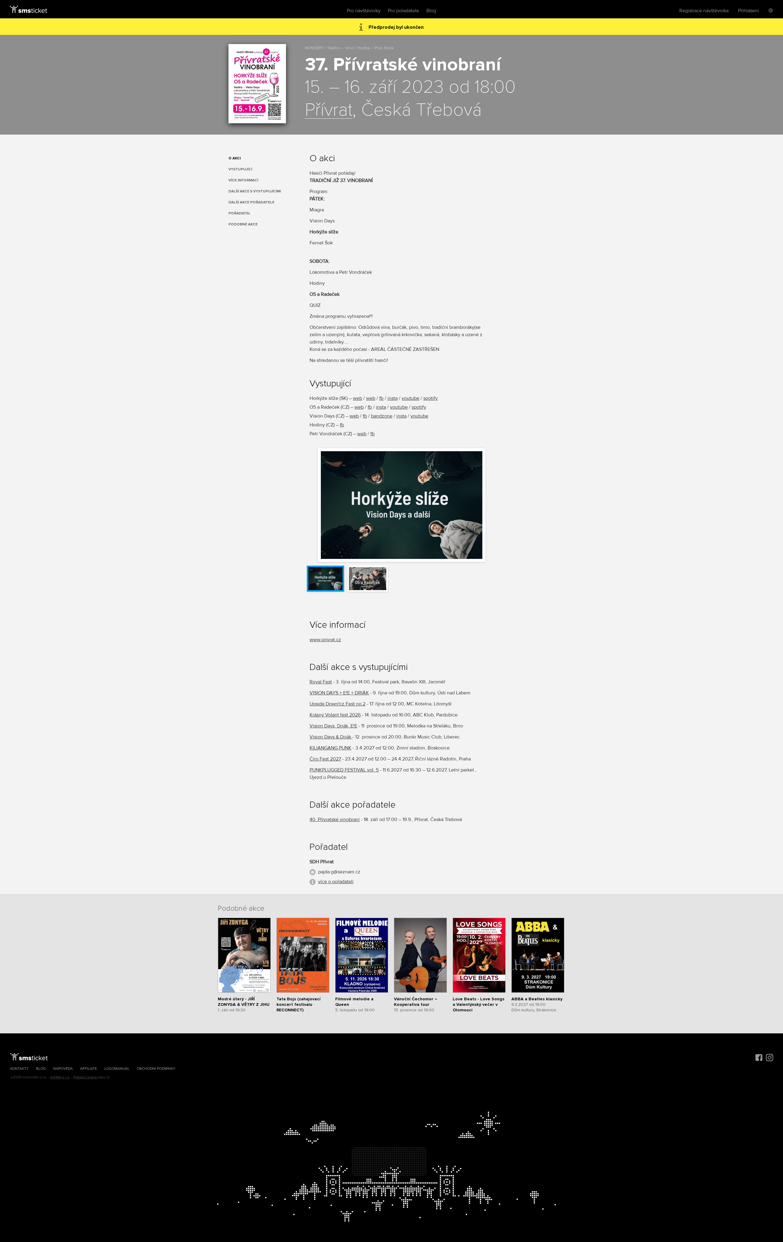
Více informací (243, 180)
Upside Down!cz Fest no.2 (338, 704)
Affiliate (88, 1068)
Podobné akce (243, 224)
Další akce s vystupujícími (254, 191)
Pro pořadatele (403, 11)
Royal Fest (321, 682)
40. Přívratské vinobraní (335, 819)
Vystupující (240, 169)
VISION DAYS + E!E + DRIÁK (339, 693)
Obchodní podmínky (156, 1068)
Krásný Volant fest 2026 (335, 715)
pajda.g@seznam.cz (339, 872)
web (357, 398)
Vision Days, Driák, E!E (333, 726)
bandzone (381, 416)
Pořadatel (239, 213)
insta (393, 398)
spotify (430, 398)
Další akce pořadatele (251, 202)
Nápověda (63, 1068)
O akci (234, 158)
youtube (410, 398)
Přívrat (328, 110)
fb (381, 398)
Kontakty (19, 1068)
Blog (431, 11)
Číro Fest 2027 (325, 759)
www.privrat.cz (325, 640)
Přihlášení (748, 11)
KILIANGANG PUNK (330, 748)
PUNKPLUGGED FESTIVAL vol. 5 (344, 770)
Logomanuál (116, 1068)
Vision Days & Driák (331, 737)
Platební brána (85, 1077)
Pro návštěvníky (363, 11)
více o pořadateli (336, 882)
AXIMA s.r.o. (60, 1077)
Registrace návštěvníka (704, 11)
